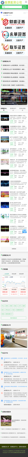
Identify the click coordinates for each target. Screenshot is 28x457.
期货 (11, 306)
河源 (13, 310)
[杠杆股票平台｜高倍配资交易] (5, 228)
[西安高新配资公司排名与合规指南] (5, 216)
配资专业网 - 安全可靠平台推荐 (17, 192)
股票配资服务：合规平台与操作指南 (18, 237)
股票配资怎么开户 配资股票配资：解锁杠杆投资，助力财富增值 (15, 373)
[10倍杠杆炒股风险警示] (5, 183)
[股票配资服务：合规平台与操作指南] (5, 239)
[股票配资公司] (11, 3)
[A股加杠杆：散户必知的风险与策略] (5, 162)
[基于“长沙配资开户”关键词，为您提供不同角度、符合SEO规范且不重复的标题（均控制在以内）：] (5, 139)
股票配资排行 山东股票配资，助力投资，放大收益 (15, 358)
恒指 (3, 314)
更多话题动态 (13, 318)
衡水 (3, 310)
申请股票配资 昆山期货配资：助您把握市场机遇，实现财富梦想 (15, 401)
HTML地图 (22, 451)
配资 (7, 306)
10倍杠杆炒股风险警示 (15, 181)
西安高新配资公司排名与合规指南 (18, 214)
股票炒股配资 (11, 143)
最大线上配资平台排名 (15, 202)
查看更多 (14, 248)
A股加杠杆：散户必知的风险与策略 (18, 159)
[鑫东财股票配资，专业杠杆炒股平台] (6, 421)
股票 (24, 306)
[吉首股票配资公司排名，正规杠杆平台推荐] (5, 128)
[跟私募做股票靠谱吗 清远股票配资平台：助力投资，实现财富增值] (14, 97)
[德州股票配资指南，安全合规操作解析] (5, 172)
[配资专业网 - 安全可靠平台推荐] (5, 194)
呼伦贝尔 (8, 310)
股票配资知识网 (17, 452)
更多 (24, 13)
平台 (3, 306)
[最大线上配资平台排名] (5, 205)
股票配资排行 (19, 310)
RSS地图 (17, 451)
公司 (20, 306)
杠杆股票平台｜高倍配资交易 (17, 226)
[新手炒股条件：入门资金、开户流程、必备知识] (5, 151)
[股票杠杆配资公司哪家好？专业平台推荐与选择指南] (5, 117)
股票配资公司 (11, 121)
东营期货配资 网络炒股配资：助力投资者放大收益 (15, 387)
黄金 (15, 306)
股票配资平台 (11, 132)
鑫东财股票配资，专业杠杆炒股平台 (19, 420)
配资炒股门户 (9, 314)
